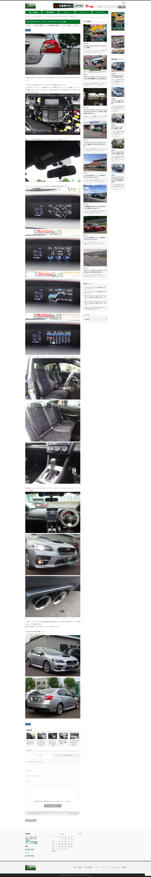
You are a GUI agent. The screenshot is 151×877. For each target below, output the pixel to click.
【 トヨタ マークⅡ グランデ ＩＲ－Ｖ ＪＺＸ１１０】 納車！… (74, 743)
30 (65, 849)
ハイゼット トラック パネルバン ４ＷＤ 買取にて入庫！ (117, 102)
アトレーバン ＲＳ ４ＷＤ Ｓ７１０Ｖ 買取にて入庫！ (117, 152)
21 (59, 846)
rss (122, 3)
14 (59, 844)
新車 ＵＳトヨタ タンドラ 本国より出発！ (63, 742)
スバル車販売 (50, 25)
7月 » (56, 850)
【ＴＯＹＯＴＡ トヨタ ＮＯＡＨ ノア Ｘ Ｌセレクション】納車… (52, 743)
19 (53, 846)
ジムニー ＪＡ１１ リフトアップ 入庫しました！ (30, 742)
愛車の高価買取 (50, 12)
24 (68, 846)
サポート (67, 12)
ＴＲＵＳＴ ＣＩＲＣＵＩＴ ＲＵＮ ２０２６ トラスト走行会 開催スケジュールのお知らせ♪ (95, 78)
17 (68, 844)
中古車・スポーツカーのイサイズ (74, 875)
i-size (76, 25)
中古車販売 (57, 25)
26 (53, 849)
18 (71, 844)
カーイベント (83, 12)
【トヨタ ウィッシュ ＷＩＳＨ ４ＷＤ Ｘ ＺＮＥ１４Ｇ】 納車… (41, 743)
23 (65, 846)
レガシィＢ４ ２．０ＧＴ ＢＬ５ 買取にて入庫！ (117, 127)
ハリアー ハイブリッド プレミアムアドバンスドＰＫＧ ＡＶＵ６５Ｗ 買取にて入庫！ (117, 179)
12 (53, 844)
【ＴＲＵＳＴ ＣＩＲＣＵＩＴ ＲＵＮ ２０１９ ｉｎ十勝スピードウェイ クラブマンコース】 (94, 144)
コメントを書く (67, 25)
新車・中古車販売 (33, 12)
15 (62, 844)
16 (65, 844)
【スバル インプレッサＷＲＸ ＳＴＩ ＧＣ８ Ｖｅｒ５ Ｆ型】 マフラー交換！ (65, 813)
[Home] (28, 16)
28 (59, 849)
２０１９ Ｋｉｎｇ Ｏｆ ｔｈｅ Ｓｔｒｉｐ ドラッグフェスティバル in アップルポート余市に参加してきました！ (95, 111)
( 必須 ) (30, 770)
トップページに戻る (31, 820)
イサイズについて (100, 12)
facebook (125, 3)
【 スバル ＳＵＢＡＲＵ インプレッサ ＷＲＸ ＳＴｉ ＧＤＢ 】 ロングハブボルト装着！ (40, 813)
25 (71, 846)
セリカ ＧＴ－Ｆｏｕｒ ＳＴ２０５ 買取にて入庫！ (117, 76)
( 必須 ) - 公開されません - (34, 775)
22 (62, 846)
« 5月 (52, 850)
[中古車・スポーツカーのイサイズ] (38, 8)
